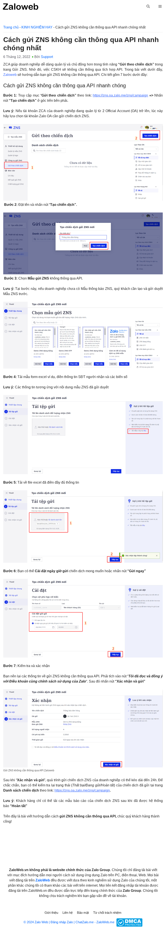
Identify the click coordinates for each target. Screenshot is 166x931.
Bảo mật (83, 912)
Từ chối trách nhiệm (107, 912)
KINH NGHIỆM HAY (37, 27)
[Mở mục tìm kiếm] (148, 6)
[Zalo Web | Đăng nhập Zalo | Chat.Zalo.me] (20, 6)
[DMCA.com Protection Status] (128, 922)
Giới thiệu (51, 912)
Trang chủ (11, 27)
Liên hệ (67, 912)
